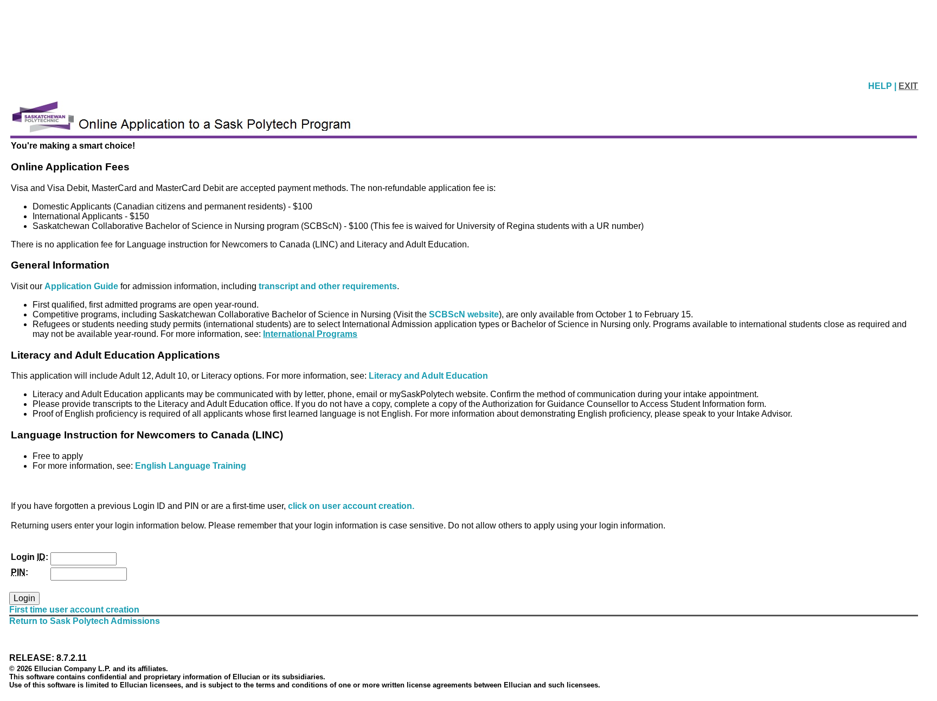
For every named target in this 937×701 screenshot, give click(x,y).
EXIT (908, 86)
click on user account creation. (351, 506)
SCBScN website (464, 314)
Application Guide (82, 286)
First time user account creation (74, 609)
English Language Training (190, 465)
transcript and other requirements (328, 286)
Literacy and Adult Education (428, 375)
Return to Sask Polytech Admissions (84, 621)
